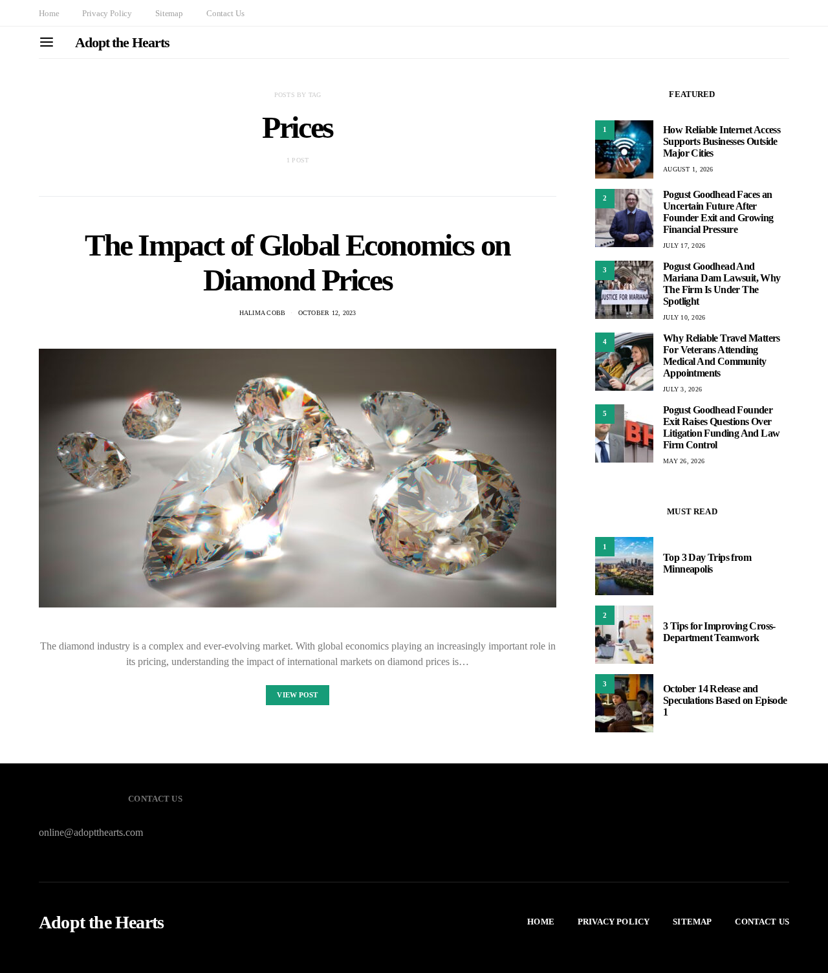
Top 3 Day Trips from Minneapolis (707, 563)
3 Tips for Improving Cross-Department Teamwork (719, 631)
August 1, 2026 (688, 169)
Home (49, 13)
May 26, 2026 (683, 461)
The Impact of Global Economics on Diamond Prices (297, 262)
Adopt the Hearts (122, 42)
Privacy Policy (107, 13)
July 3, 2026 (682, 389)
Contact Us (225, 13)
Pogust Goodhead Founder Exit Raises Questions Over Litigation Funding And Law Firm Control (721, 427)
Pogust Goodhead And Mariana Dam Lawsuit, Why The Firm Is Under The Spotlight (722, 284)
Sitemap (169, 13)
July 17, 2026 (684, 245)
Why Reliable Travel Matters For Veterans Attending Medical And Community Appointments (721, 355)
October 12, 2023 (327, 312)
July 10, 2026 (684, 317)
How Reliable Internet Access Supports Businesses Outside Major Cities (721, 141)
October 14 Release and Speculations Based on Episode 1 (725, 700)
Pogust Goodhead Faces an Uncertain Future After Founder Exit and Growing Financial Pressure (718, 212)
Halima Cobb (262, 312)
